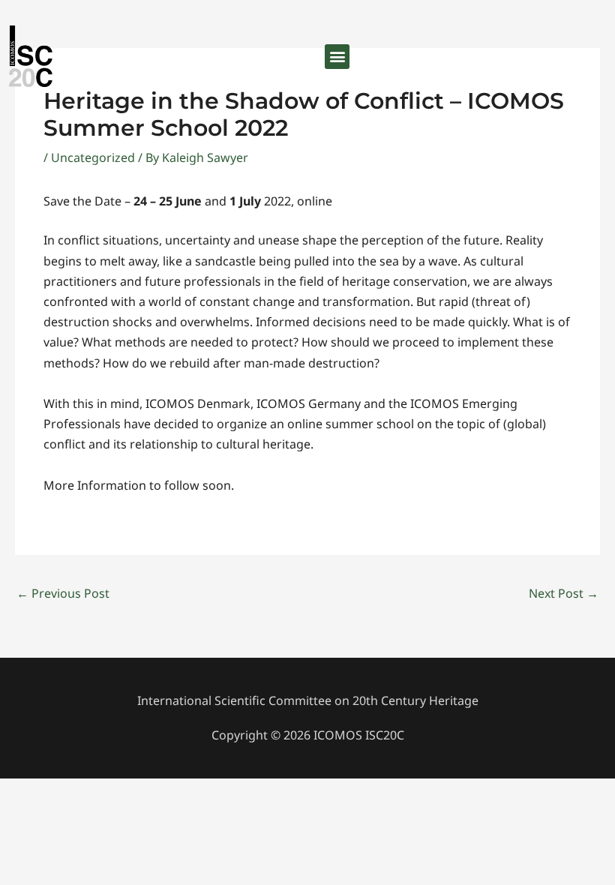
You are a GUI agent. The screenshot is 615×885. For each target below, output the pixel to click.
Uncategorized (93, 157)
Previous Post (63, 593)
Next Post (563, 593)
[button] (337, 56)
